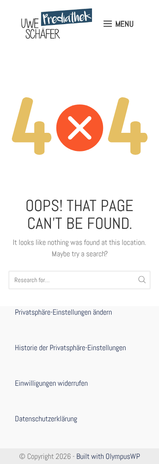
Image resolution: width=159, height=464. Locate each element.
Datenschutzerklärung (46, 418)
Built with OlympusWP (108, 456)
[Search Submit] (142, 280)
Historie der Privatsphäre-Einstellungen (70, 347)
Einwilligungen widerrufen (51, 383)
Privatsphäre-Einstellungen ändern (63, 312)
